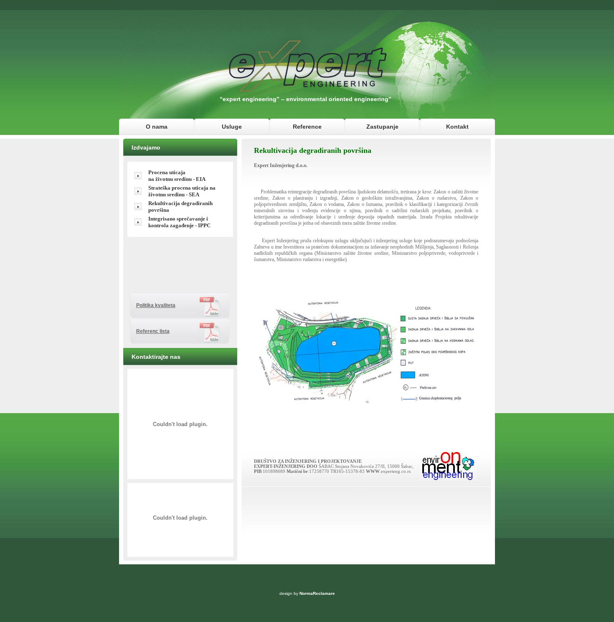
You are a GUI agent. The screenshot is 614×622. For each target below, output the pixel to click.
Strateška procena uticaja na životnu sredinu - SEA (182, 191)
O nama (156, 126)
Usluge (232, 126)
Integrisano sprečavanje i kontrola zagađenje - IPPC (179, 222)
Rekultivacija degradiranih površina (180, 206)
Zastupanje (382, 126)
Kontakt (457, 126)
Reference (307, 126)
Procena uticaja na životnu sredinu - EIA (177, 175)
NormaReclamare (317, 593)
